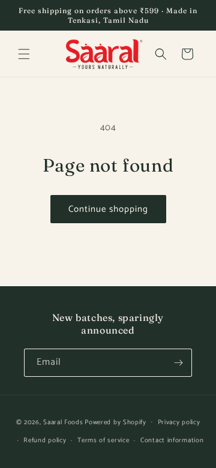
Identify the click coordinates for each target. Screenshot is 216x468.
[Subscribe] (178, 363)
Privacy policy (179, 422)
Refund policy (44, 440)
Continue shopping (108, 209)
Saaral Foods (63, 421)
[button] (24, 54)
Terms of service (103, 440)
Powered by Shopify (115, 421)
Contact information (171, 440)
